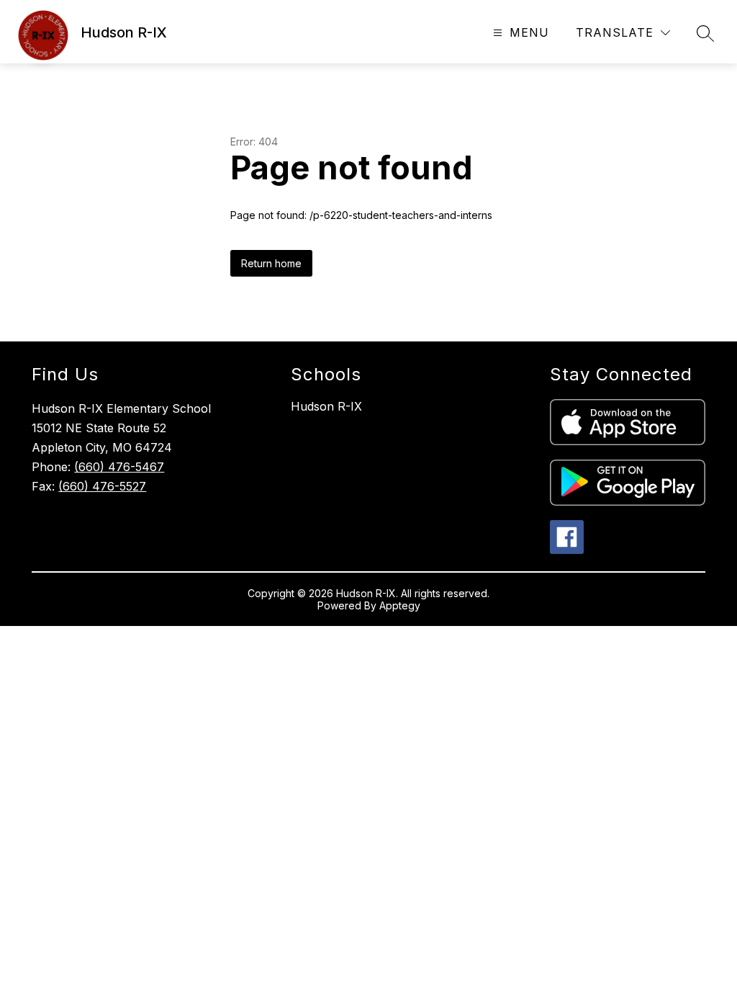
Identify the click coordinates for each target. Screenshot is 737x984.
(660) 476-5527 (102, 486)
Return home (271, 263)
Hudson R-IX (326, 406)
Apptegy (399, 605)
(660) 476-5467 (119, 467)
